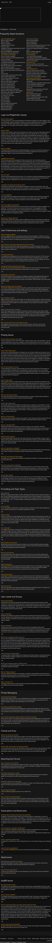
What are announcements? (7, 105)
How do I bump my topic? (7, 94)
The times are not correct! (7, 61)
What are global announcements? (9, 103)
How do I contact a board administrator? (36, 100)
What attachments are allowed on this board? (37, 89)
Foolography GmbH (21, 942)
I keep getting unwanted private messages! (36, 57)
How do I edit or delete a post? (8, 76)
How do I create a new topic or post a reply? (11, 75)
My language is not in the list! (8, 64)
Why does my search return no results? (35, 72)
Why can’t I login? (5, 46)
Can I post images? (5, 101)
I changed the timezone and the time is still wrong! (13, 62)
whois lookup (4, 909)
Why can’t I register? (6, 43)
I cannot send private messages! (34, 56)
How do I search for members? (33, 75)
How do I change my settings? (8, 56)
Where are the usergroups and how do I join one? (38, 45)
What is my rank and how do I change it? (10, 68)
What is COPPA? (5, 42)
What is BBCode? (5, 97)
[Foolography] (20, 14)
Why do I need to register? (7, 40)
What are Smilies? (5, 100)
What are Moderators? (31, 42)
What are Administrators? (32, 40)
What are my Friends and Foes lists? (35, 64)
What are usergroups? (31, 43)
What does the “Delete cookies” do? (9, 53)
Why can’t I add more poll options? (9, 81)
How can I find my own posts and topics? (36, 76)
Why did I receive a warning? (8, 87)
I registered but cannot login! (8, 45)
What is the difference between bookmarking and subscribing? (38, 80)
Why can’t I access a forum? (7, 84)
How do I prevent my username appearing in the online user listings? (12, 58)
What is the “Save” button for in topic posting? (12, 90)
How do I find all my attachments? (34, 90)
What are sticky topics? (6, 106)
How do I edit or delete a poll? (8, 83)
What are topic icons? (6, 109)
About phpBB (4, 889)
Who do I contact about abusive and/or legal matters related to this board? (36, 97)
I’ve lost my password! (6, 50)
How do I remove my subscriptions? (35, 86)
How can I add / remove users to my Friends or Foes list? (37, 66)
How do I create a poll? (6, 79)
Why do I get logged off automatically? (10, 51)
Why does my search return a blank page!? (36, 73)
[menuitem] (10, 2)
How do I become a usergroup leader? (35, 46)
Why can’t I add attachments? (8, 86)
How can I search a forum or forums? (35, 70)
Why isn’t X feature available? (33, 95)
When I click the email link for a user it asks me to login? (12, 71)
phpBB (2, 281)
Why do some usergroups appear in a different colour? (37, 49)
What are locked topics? (7, 108)
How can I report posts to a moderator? (10, 89)
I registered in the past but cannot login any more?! (13, 48)
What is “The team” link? (32, 53)
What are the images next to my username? (11, 65)
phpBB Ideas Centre (17, 898)
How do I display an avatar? (7, 67)
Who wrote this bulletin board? (33, 94)
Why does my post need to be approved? (11, 92)
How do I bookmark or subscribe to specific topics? (38, 83)
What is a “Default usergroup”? (33, 51)
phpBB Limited (40, 886)
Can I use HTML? (5, 98)
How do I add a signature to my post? (10, 78)
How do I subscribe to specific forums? (35, 84)
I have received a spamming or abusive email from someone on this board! (38, 60)
